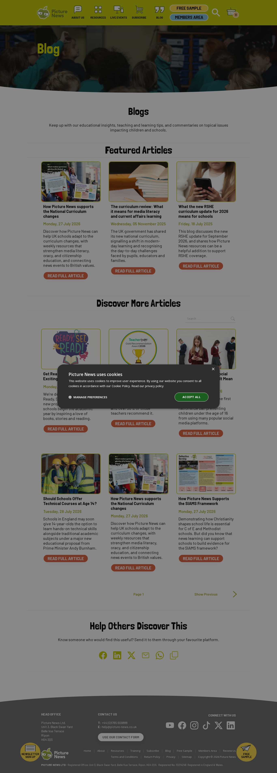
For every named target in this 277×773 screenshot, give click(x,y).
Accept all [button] (192, 397)
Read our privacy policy (147, 386)
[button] (88, 397)
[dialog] (138, 386)
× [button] (213, 369)
